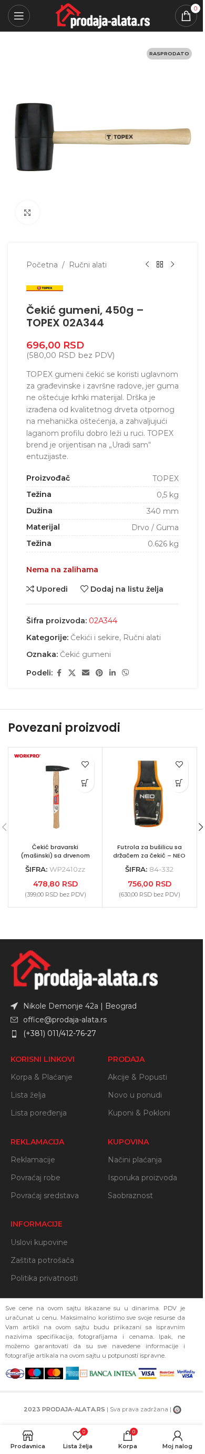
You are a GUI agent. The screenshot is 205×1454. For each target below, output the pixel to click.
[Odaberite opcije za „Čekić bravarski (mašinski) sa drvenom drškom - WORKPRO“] (85, 783)
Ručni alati (88, 265)
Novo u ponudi (135, 1095)
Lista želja (28, 1095)
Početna (42, 265)
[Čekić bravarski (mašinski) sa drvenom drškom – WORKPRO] (55, 794)
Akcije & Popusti (137, 1077)
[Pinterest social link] (99, 673)
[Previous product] (147, 264)
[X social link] (72, 673)
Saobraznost (130, 1195)
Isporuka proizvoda (142, 1177)
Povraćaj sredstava (45, 1195)
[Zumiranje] (27, 212)
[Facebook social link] (59, 673)
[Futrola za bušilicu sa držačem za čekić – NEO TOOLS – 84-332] (149, 794)
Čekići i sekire (94, 637)
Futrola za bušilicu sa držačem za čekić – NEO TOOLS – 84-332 (149, 855)
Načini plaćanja (135, 1159)
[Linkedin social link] (112, 673)
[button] (179, 783)
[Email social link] (86, 673)
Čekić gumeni (85, 654)
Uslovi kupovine (39, 1242)
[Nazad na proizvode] (159, 264)
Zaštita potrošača (42, 1260)
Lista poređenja (39, 1113)
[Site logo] (102, 15)
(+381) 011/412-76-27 (59, 1033)
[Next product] (172, 264)
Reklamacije (33, 1159)
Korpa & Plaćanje (42, 1077)
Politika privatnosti (44, 1278)
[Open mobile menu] (19, 15)
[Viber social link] (125, 673)
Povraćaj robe (35, 1177)
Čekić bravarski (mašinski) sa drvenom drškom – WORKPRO (55, 855)
